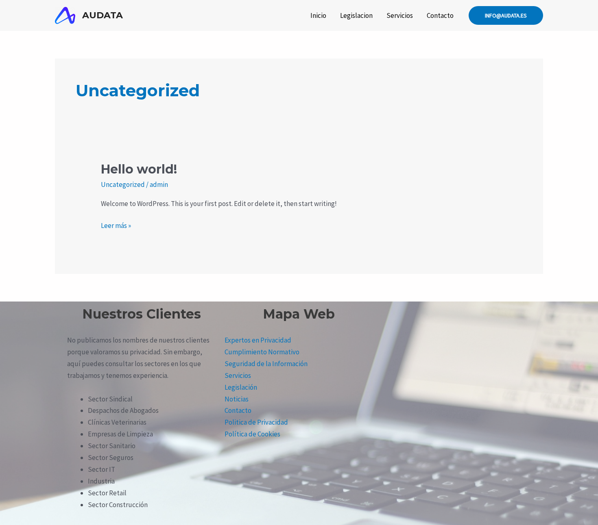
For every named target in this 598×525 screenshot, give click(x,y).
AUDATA (102, 15)
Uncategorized (123, 184)
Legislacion (356, 15)
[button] (506, 15)
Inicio (318, 15)
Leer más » (116, 225)
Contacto (440, 15)
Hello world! (139, 169)
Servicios (399, 15)
